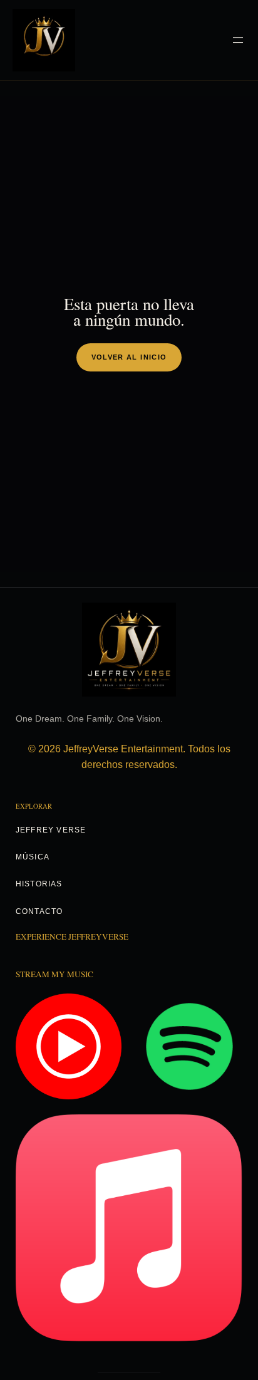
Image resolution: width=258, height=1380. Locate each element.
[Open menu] (237, 40)
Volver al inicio (129, 357)
